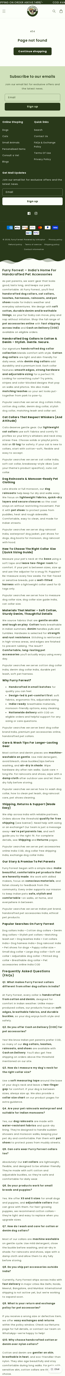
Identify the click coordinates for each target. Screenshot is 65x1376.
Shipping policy (51, 244)
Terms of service (33, 244)
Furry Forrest (17, 239)
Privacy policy (55, 239)
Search (38, 130)
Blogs (5, 161)
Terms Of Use (42, 153)
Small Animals (11, 142)
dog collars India (49, 402)
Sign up (32, 106)
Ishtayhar (40, 239)
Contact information (34, 249)
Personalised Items (14, 149)
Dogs (5, 130)
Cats (5, 136)
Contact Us (41, 136)
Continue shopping (32, 51)
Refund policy (15, 244)
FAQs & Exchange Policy (45, 144)
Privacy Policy (42, 159)
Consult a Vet (10, 155)
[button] (3, 11)
